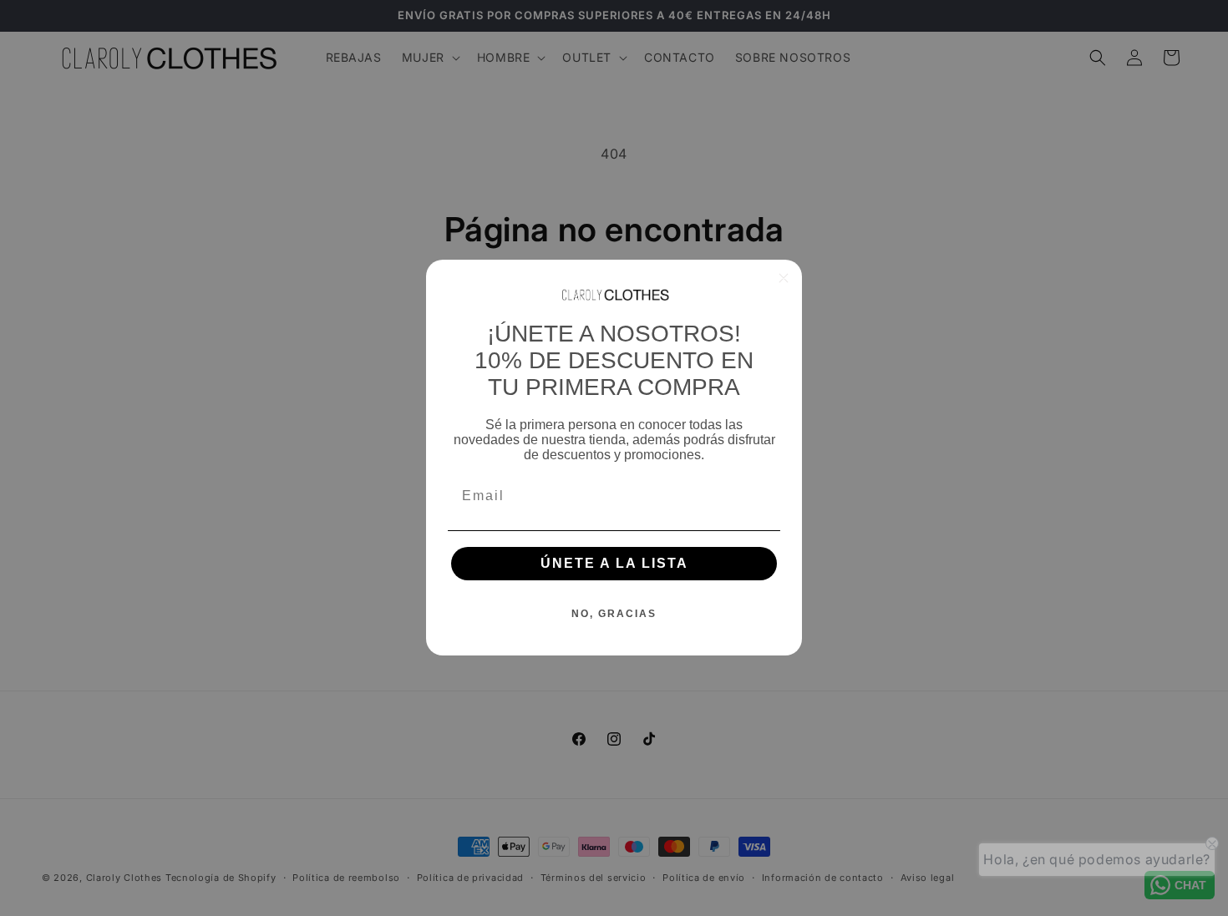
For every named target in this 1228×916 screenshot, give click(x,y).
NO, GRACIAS (614, 614)
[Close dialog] (784, 278)
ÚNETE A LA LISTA (614, 564)
